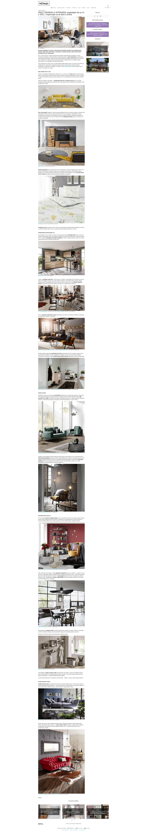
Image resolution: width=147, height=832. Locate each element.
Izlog (79, 7)
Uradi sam (74, 7)
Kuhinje (97, 809)
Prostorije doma (61, 7)
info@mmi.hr (71, 828)
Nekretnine (93, 7)
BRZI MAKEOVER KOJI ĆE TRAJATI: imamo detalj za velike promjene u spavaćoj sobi (49, 812)
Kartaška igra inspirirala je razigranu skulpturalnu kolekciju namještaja (98, 50)
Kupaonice (73, 809)
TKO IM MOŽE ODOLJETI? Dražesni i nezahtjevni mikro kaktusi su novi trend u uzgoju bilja (98, 25)
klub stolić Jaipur (54, 794)
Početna (54, 7)
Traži (108, 5)
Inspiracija (68, 7)
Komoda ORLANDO (41, 389)
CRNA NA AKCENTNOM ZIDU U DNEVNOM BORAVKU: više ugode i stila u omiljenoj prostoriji (97, 34)
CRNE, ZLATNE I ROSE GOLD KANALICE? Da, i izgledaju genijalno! (73, 812)
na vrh (108, 823)
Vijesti (88, 7)
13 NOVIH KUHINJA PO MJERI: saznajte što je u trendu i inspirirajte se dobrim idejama (97, 812)
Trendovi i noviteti (41, 10)
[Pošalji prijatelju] (100, 16)
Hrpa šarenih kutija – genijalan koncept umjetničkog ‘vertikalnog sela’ (97, 66)
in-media (84, 7)
